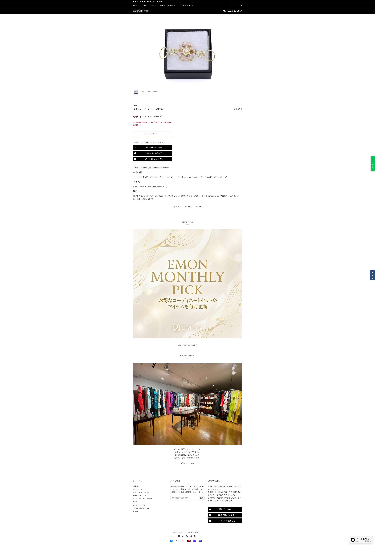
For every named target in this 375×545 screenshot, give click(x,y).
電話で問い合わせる (154, 147)
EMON (176, 532)
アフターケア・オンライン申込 (142, 498)
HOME (135, 105)
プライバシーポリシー (140, 505)
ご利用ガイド (137, 486)
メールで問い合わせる (154, 159)
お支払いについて (138, 489)
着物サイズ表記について (140, 495)
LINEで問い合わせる (154, 153)
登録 (201, 498)
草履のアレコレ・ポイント (141, 492)
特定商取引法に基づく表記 (141, 508)
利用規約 (135, 511)
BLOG (135, 502)
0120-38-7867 (235, 10)
